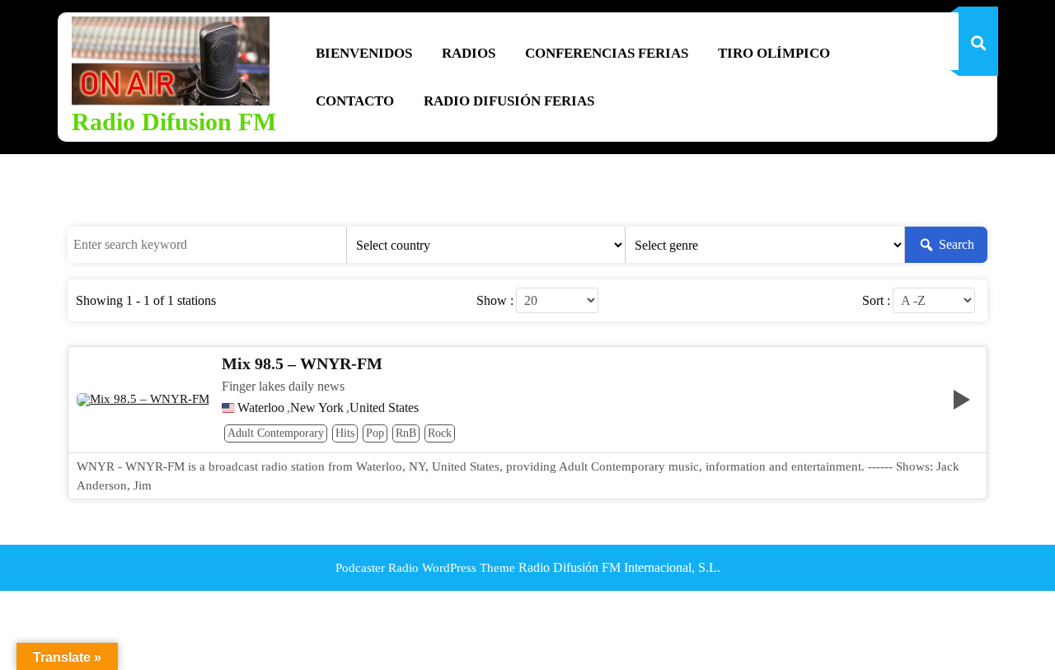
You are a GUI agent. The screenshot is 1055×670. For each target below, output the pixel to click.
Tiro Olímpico (774, 53)
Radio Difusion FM (174, 121)
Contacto (355, 101)
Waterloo (260, 408)
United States (384, 408)
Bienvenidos (364, 53)
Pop (375, 433)
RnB (406, 433)
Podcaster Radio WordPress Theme (425, 567)
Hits (344, 433)
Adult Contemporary (275, 433)
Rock (440, 433)
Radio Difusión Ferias (509, 101)
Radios (468, 53)
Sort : (876, 300)
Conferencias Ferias (606, 53)
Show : (494, 300)
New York (317, 408)
